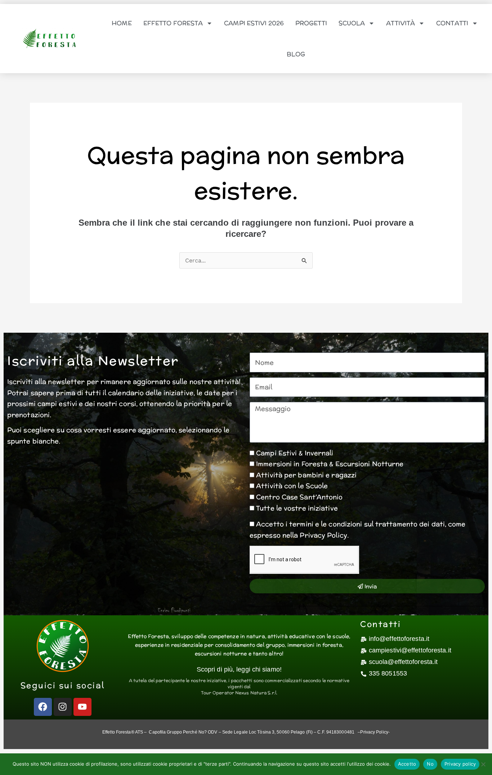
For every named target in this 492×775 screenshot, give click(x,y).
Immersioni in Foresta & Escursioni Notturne (329, 463)
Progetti (311, 23)
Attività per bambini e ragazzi (306, 474)
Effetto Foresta (173, 23)
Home (121, 23)
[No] (483, 764)
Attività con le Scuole (292, 485)
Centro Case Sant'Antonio (299, 496)
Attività (400, 23)
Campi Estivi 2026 (254, 23)
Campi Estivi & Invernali (294, 452)
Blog (296, 54)
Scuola (352, 23)
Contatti (452, 23)
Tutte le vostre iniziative (297, 508)
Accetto (407, 764)
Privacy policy (460, 764)
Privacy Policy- (375, 732)
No (430, 764)
